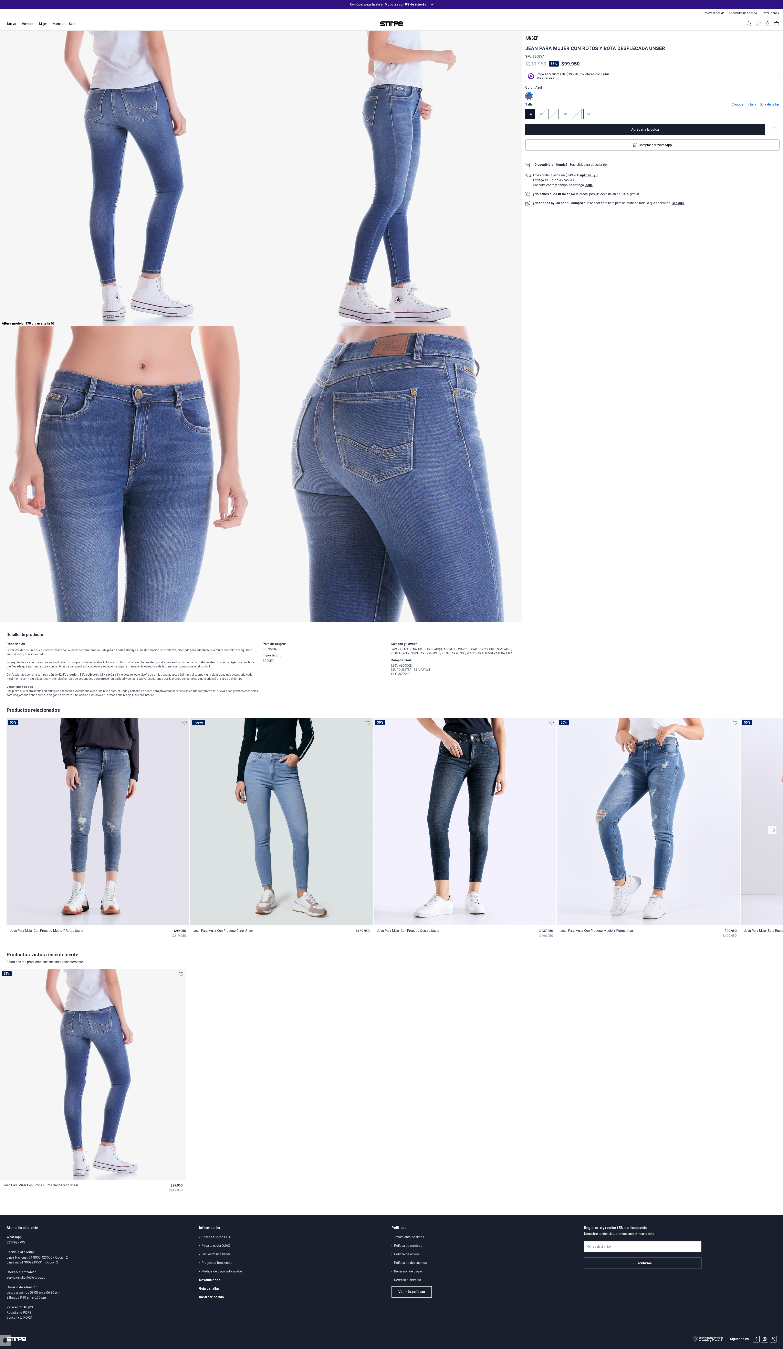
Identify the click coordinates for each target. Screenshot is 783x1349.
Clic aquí (678, 203)
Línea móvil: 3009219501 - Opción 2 (32, 1262)
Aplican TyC (589, 175)
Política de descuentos (410, 1263)
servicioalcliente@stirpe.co (26, 1277)
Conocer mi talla (744, 104)
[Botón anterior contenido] (772, 830)
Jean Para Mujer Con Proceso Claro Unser (223, 931)
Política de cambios (408, 1246)
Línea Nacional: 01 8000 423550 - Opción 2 (37, 1257)
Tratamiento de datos (409, 1237)
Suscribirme (643, 1263)
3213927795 (16, 1242)
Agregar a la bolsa (645, 129)
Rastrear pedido (211, 1297)
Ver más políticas (411, 1292)
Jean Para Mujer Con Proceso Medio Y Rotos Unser (46, 931)
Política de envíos (407, 1254)
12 (576, 114)
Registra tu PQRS (19, 1313)
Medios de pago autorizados (222, 1271)
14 (588, 114)
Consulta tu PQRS (19, 1317)
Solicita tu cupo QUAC (216, 1237)
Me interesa (545, 78)
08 (553, 114)
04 (530, 114)
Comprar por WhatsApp (655, 145)
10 (565, 114)
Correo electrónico (599, 1246)
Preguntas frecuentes (216, 1263)
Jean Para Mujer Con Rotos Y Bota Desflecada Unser (40, 1185)
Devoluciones (209, 1280)
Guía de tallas (770, 104)
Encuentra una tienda (216, 1254)
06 (541, 114)
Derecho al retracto (407, 1280)
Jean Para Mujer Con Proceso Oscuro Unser (408, 931)
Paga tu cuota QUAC (215, 1246)
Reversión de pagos (408, 1271)
